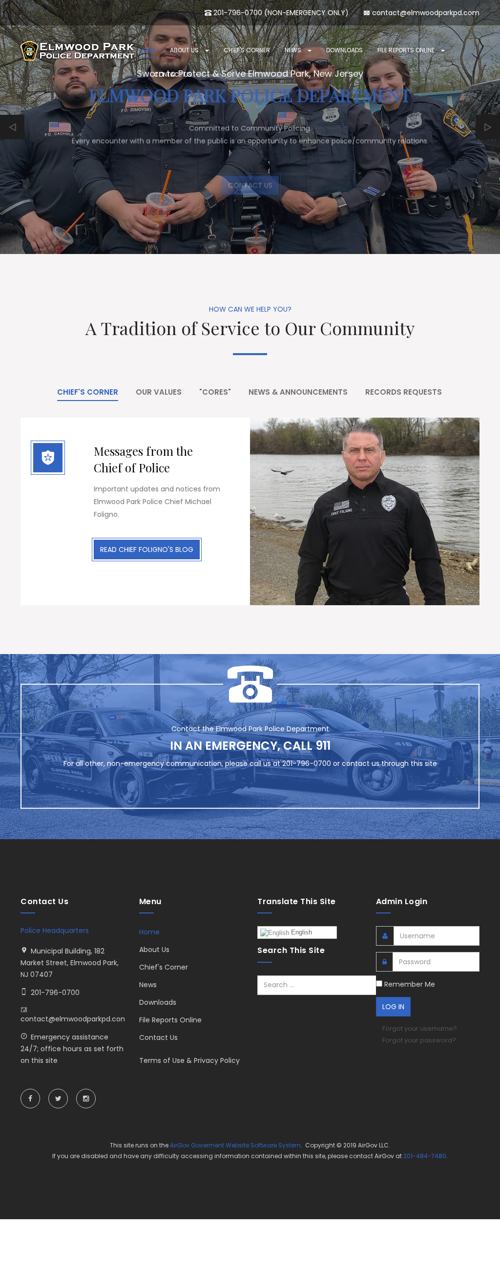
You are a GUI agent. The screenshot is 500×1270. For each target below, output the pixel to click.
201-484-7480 (424, 1156)
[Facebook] (30, 1098)
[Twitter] (58, 1098)
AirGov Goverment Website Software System (235, 1145)
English (300, 932)
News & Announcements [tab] (298, 392)
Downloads (344, 50)
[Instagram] (86, 1098)
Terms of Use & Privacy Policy (189, 1060)
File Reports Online (406, 50)
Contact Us (173, 74)
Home (147, 50)
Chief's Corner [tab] (87, 392)
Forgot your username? (419, 1028)
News (294, 50)
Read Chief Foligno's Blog (146, 549)
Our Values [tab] (159, 392)
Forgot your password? (419, 1040)
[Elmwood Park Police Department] (79, 51)
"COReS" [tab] (215, 392)
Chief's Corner (247, 50)
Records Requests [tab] (403, 392)
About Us (185, 50)
